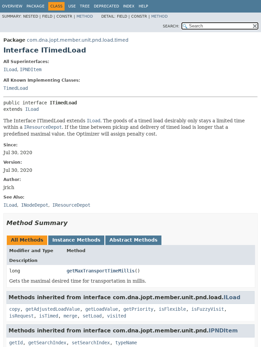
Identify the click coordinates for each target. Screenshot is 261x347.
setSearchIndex (91, 342)
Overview (12, 6)
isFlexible (172, 309)
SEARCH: (171, 26)
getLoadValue (101, 309)
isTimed (48, 316)
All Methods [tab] (27, 240)
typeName (126, 342)
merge (70, 316)
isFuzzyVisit (207, 309)
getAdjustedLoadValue (52, 309)
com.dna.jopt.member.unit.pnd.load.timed (77, 40)
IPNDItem (30, 69)
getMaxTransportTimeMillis (101, 270)
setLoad (92, 316)
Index (129, 6)
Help (143, 6)
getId (16, 342)
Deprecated (106, 6)
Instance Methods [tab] (76, 240)
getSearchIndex (47, 342)
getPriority (138, 309)
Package (36, 6)
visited (116, 316)
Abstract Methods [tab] (133, 240)
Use (72, 6)
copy (14, 309)
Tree (85, 6)
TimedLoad (15, 88)
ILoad (10, 69)
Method (84, 16)
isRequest (21, 316)
